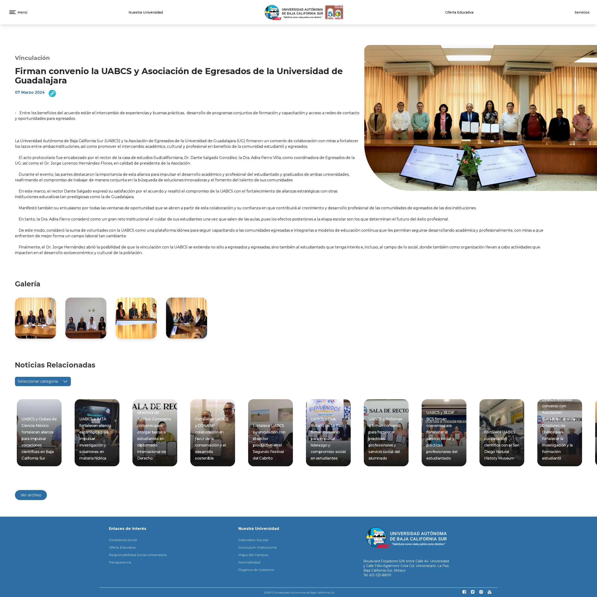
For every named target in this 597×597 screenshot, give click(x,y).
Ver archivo (31, 495)
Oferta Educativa (459, 12)
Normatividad (249, 562)
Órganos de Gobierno (256, 570)
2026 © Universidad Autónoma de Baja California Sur (299, 592)
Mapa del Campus (253, 555)
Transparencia (120, 562)
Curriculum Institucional (257, 547)
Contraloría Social (123, 540)
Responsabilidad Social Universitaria (138, 555)
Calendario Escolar (253, 540)
